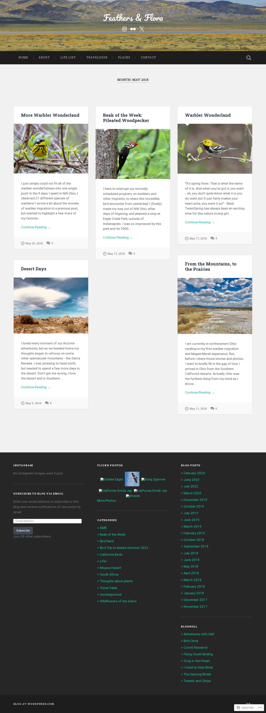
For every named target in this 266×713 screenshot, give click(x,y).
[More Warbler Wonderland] (51, 148)
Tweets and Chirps (197, 681)
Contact (148, 57)
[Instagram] (124, 28)
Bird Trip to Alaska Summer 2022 (124, 548)
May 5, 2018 (33, 403)
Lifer (103, 561)
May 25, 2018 (34, 243)
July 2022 (191, 486)
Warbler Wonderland (208, 115)
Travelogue (96, 57)
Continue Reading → (36, 227)
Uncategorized (111, 594)
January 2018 (194, 593)
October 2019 (194, 506)
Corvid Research (196, 647)
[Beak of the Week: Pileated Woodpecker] (133, 154)
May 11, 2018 (198, 408)
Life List (68, 57)
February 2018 (194, 586)
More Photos (106, 500)
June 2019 (191, 520)
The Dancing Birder (197, 674)
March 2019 (192, 526)
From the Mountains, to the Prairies (210, 266)
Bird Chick (191, 641)
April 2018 (191, 573)
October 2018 (194, 540)
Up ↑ (249, 703)
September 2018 (196, 546)
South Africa (109, 574)
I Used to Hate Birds (198, 667)
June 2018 (191, 560)
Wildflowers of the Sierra (118, 601)
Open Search (249, 57)
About (44, 57)
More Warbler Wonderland (50, 115)
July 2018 (191, 553)
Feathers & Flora (133, 17)
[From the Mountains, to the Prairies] (215, 306)
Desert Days (33, 269)
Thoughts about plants (116, 581)
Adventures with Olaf (199, 634)
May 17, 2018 (116, 254)
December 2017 (195, 600)
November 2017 (195, 607)
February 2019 (194, 533)
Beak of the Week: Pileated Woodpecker (126, 117)
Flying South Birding (198, 654)
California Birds (111, 554)
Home (23, 57)
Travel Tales (108, 588)
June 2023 (191, 480)
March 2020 (192, 493)
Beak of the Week (112, 534)
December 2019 (195, 500)
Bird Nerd (107, 541)
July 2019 (191, 513)
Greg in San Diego (197, 661)
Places (124, 57)
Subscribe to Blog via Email (38, 493)
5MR (103, 528)
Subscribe (23, 530)
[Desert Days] (51, 306)
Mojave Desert (110, 568)
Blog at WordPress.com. (34, 703)
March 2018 (192, 580)
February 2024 (194, 473)
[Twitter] (141, 28)
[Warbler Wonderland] (215, 149)
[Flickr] (133, 28)
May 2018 (191, 566)
